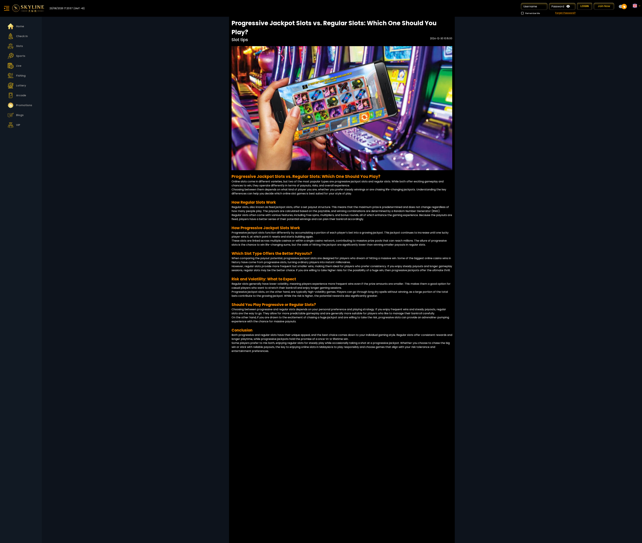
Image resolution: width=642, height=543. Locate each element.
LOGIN (584, 6)
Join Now (604, 6)
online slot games (294, 193)
